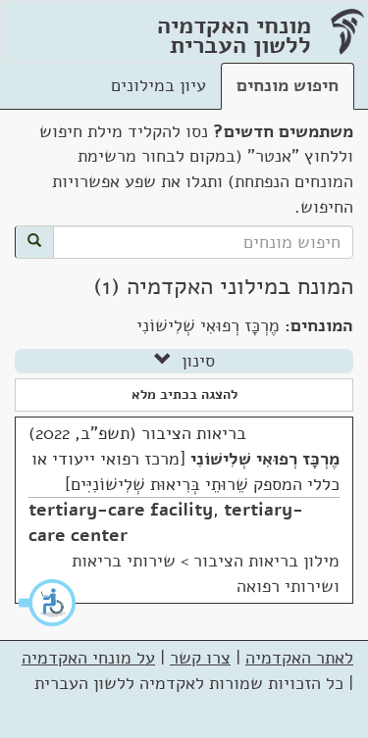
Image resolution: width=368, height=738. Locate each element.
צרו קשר (200, 657)
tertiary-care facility (120, 509)
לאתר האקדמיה (299, 657)
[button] (48, 602)
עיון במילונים (158, 85)
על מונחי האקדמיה (88, 657)
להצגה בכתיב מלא (184, 394)
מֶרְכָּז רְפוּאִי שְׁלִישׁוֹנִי (265, 458)
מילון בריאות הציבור (266, 560)
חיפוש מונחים (288, 85)
